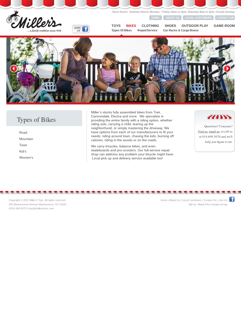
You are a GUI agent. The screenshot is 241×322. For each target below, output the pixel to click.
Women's (26, 157)
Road (23, 132)
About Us (174, 200)
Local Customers (191, 200)
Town (23, 145)
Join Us (223, 200)
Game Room (224, 26)
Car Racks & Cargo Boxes (181, 30)
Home (164, 200)
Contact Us (210, 200)
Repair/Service (147, 30)
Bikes (131, 26)
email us (214, 131)
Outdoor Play (195, 26)
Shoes (170, 26)
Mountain (26, 139)
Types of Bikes (122, 30)
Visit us (203, 131)
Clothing (150, 26)
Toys (116, 26)
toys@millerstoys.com (41, 208)
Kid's (22, 151)
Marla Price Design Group (212, 204)
